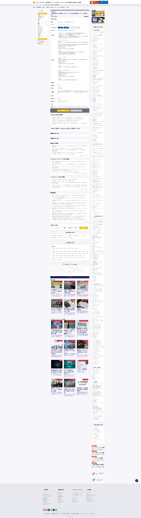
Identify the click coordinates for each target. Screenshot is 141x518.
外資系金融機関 (60, 235)
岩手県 (61, 251)
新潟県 (57, 253)
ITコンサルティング (96, 169)
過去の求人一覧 (45, 504)
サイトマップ (86, 513)
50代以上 (39, 18)
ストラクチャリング (54, 269)
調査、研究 (94, 207)
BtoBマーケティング (96, 246)
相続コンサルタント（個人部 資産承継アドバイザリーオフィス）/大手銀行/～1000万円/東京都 (67, 148)
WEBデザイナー (95, 335)
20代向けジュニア (60, 501)
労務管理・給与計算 (95, 264)
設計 (94, 398)
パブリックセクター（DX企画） (97, 288)
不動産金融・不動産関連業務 (98, 70)
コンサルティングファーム (62, 101)
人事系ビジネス (96, 260)
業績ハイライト (89, 496)
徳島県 (54, 257)
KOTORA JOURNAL (75, 501)
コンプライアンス (95, 271)
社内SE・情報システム (97, 324)
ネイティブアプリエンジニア (97, 350)
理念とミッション (89, 494)
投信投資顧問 (95, 62)
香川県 (57, 257)
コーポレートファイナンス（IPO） (98, 50)
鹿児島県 (54, 259)
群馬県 (87, 251)
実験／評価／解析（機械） (96, 393)
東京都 (54, 248)
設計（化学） (94, 401)
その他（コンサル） (96, 212)
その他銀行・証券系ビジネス (98, 125)
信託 (93, 126)
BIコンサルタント (95, 173)
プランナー (94, 374)
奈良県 (61, 255)
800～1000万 (40, 27)
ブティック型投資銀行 (68, 235)
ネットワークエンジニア (96, 354)
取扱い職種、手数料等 (75, 513)
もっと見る (85, 221)
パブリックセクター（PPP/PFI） (97, 35)
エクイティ (77, 271)
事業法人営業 (94, 120)
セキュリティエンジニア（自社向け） (98, 274)
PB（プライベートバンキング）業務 (98, 121)
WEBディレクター (95, 336)
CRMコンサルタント (96, 172)
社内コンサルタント (95, 308)
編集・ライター (95, 376)
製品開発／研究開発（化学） (97, 387)
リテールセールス (95, 122)
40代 (43, 17)
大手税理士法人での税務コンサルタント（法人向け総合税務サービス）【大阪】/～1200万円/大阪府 (68, 118)
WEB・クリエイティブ (97, 330)
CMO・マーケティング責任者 (97, 247)
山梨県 (54, 253)
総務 (93, 249)
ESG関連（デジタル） (97, 299)
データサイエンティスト (96, 362)
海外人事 (94, 265)
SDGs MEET (74, 502)
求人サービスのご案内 (47, 495)
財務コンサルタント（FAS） (97, 185)
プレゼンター (94, 66)
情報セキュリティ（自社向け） (97, 272)
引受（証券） (94, 129)
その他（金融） (96, 137)
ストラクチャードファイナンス (97, 51)
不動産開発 (94, 76)
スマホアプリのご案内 (47, 503)
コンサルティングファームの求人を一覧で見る (80, 173)
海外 (61, 259)
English (107, 0)
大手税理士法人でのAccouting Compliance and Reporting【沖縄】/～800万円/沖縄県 (65, 120)
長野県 (61, 253)
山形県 (72, 251)
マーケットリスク (95, 88)
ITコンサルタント (95, 170)
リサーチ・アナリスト (96, 109)
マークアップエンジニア (96, 332)
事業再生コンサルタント (96, 167)
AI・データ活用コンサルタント (97, 176)
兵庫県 (87, 253)
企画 (93, 248)
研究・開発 (95, 384)
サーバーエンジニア (95, 355)
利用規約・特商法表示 (66, 513)
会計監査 (94, 240)
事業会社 (70, 237)
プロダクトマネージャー (96, 256)
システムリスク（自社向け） (97, 273)
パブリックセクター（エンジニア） (98, 290)
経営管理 (94, 276)
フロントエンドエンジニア (96, 343)
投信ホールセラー (95, 64)
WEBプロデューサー (96, 333)
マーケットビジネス (96, 103)
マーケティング (95, 245)
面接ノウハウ (45, 497)
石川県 (68, 253)
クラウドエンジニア (95, 349)
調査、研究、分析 (96, 205)
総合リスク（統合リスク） (96, 86)
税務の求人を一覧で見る (83, 155)
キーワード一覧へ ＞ (70, 277)
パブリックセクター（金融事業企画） (98, 34)
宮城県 (65, 251)
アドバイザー (53, 271)
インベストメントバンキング (98, 43)
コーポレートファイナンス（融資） (98, 113)
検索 (84, 227)
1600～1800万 (40, 31)
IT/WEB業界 (59, 497)
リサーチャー (94, 210)
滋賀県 (57, 255)
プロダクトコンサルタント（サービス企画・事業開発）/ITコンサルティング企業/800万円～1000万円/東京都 (69, 185)
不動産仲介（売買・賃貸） (96, 81)
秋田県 (68, 251)
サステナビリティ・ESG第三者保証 (98, 155)
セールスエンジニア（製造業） (97, 416)
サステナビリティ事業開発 (96, 230)
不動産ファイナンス (95, 71)
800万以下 (39, 26)
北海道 (54, 251)
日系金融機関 (54, 235)
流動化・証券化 (95, 52)
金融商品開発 (94, 110)
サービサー (94, 139)
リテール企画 (94, 130)
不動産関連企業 (54, 237)
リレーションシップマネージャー (97, 114)
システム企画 (94, 309)
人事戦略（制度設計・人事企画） (97, 262)
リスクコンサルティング (97, 194)
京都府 (54, 255)
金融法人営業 (94, 119)
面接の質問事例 (45, 498)
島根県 (73, 255)
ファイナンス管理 (96, 232)
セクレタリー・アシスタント (97, 250)
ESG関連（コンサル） (97, 152)
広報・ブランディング (96, 378)
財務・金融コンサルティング (98, 183)
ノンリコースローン (62, 273)
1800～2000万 (40, 32)
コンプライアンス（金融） (96, 90)
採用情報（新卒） (89, 499)
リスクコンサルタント (96, 195)
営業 (93, 375)
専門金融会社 (76, 235)
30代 (41, 17)
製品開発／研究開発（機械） (97, 386)
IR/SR (93, 244)
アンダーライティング (81, 269)
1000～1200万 (40, 28)
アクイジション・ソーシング (97, 72)
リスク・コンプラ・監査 (97, 267)
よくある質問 (45, 502)
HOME (34, 7)
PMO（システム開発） (96, 313)
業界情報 (44, 501)
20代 (39, 17)
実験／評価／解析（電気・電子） (97, 392)
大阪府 (73, 248)
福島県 (76, 251)
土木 (93, 82)
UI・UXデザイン (95, 338)
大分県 (79, 257)
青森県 (57, 251)
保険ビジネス (95, 93)
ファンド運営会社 (83, 235)
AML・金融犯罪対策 (96, 91)
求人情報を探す (38, 7)
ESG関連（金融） (96, 37)
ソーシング (69, 269)
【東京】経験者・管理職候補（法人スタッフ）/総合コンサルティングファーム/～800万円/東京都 (67, 152)
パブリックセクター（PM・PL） (97, 289)
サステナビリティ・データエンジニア (98, 301)
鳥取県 (69, 255)
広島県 (80, 255)
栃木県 (83, 251)
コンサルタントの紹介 (47, 496)
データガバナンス (95, 363)
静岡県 (79, 253)
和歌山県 (65, 255)
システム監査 (94, 269)
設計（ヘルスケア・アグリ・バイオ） (98, 402)
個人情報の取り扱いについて (56, 513)
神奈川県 (57, 248)
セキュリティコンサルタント (97, 198)
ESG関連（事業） (96, 226)
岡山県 (76, 255)
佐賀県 (68, 257)
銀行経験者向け (60, 502)
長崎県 (72, 257)
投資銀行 (69, 271)
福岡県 (76, 248)
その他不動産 (94, 83)
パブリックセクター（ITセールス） (98, 291)
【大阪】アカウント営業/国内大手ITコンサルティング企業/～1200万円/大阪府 (64, 179)
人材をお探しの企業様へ (101, 0)
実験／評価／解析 (96, 391)
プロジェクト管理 (96, 311)
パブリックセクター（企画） (98, 219)
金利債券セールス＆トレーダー (97, 107)
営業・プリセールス (96, 315)
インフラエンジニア (95, 353)
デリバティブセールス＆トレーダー (98, 108)
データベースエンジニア (96, 351)
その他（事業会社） (95, 258)
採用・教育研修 (95, 263)
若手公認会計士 (60, 499)
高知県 (65, 257)
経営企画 (94, 243)
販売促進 (94, 379)
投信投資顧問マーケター (96, 68)
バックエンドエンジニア (96, 344)
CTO (93, 306)
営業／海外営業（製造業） (96, 419)
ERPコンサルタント (96, 171)
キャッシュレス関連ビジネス (98, 132)
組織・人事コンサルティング (98, 178)
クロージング (69, 273)
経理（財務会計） (95, 235)
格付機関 (94, 140)
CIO (93, 307)
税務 (43, 7)
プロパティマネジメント (96, 74)
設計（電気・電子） (95, 399)
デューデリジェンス (63, 271)
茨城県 (79, 251)
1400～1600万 (40, 30)
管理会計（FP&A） (95, 236)
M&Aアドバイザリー (96, 191)
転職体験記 (45, 499)
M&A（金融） (95, 45)
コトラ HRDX (74, 497)
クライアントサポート (96, 255)
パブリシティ (88, 497)
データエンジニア (95, 352)
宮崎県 (83, 257)
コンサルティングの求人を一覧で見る (81, 189)
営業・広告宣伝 (96, 369)
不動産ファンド (95, 59)
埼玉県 (62, 248)
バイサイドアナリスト (96, 65)
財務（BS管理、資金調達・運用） (98, 237)
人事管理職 (94, 261)
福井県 (72, 253)
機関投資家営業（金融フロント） (97, 123)
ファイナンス (82, 271)
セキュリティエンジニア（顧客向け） (98, 356)
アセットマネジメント (96, 73)
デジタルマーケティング (96, 334)
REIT (58, 271)
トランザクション (54, 273)
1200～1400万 (40, 29)
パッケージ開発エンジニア (96, 341)
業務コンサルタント (95, 164)
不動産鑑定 (94, 75)
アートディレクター (95, 372)
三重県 (83, 253)
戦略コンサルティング (97, 159)
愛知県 (69, 248)
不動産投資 (74, 269)
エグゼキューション (62, 269)
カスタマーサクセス (95, 322)
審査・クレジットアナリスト (97, 116)
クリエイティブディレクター (97, 373)
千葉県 (65, 248)
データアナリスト (95, 364)
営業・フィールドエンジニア (98, 414)
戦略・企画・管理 (96, 242)
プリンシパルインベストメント (97, 55)
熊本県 (76, 257)
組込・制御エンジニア (96, 358)
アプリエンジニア (95, 359)
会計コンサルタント (95, 186)
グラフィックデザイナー (96, 371)
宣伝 (93, 377)
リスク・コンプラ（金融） (98, 85)
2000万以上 (40, 33)
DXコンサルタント (95, 175)
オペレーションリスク (96, 89)
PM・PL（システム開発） (96, 312)
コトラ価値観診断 (75, 494)
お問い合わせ (47, 513)
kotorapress (74, 499)
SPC (73, 271)
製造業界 (59, 498)
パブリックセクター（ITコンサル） (98, 150)
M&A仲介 (94, 192)
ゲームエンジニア (95, 357)
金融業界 (59, 494)
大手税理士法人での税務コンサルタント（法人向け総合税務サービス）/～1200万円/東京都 (66, 117)
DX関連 (94, 293)
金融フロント (95, 118)
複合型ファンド (95, 58)
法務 (93, 270)
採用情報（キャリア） (90, 498)
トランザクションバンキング (97, 115)
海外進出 (94, 279)
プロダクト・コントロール (96, 238)
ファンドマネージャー (96, 63)
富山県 (65, 253)
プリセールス (94, 318)
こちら (42, 43)
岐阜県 (76, 253)
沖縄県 (58, 259)
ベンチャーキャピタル (96, 60)
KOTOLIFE (74, 498)
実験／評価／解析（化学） (96, 394)
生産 (94, 404)
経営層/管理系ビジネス (61, 496)
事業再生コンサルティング (98, 166)
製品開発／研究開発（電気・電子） (98, 385)
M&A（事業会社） (95, 257)
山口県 (84, 255)
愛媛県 (61, 257)
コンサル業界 (59, 495)
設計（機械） (94, 400)
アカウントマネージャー (96, 319)
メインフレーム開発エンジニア (97, 342)
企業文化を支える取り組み (91, 495)
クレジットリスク (95, 87)
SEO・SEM (94, 337)
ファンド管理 (94, 67)
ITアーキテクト (95, 174)
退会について (92, 513)
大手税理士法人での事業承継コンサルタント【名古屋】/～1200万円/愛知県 (64, 121)
